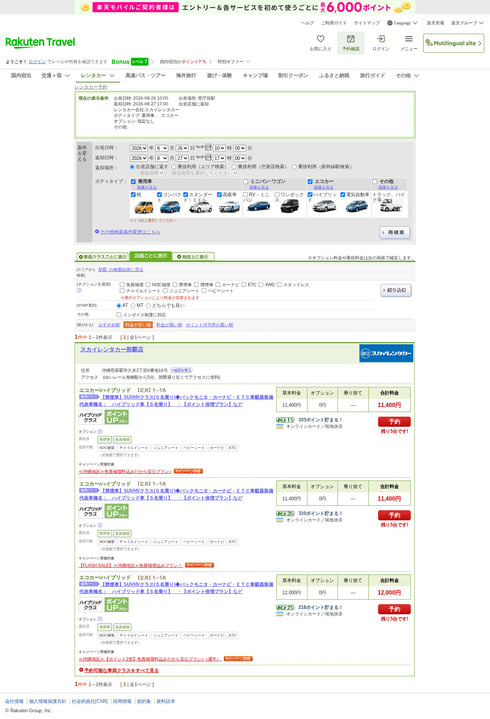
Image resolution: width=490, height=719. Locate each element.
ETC (252, 284)
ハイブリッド (322, 197)
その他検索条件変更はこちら (130, 232)
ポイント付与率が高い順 (209, 324)
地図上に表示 (193, 256)
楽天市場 (435, 22)
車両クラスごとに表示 (102, 256)
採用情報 (122, 701)
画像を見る (147, 187)
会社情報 (14, 701)
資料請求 (165, 701)
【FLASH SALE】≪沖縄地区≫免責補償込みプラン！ (131, 565)
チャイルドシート (143, 290)
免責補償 (134, 284)
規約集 (144, 701)
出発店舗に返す (152, 166)
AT (125, 305)
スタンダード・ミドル (197, 197)
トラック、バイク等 (388, 197)
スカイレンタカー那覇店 (111, 349)
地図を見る (181, 370)
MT (140, 305)
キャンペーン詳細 (187, 471)
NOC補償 (161, 284)
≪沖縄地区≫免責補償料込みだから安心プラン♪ (125, 471)
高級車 (230, 194)
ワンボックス (289, 197)
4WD (270, 284)
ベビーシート (221, 290)
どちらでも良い (168, 305)
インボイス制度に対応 (144, 314)
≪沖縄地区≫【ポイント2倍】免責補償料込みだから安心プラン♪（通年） (150, 659)
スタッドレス (296, 284)
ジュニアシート (184, 290)
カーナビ (230, 284)
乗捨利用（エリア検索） (203, 166)
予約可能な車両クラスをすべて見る (121, 670)
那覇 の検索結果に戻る (120, 269)
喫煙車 (207, 284)
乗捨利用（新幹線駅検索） (326, 166)
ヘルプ (307, 22)
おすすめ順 (109, 324)
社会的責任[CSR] (90, 701)
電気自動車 (357, 194)
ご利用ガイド (334, 22)
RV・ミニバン (256, 197)
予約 (394, 421)
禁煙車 (185, 284)
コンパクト (169, 197)
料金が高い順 (169, 324)
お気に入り (320, 48)
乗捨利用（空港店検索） (263, 166)
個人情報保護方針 (47, 701)
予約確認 (350, 48)
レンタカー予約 (91, 87)
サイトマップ (367, 22)
